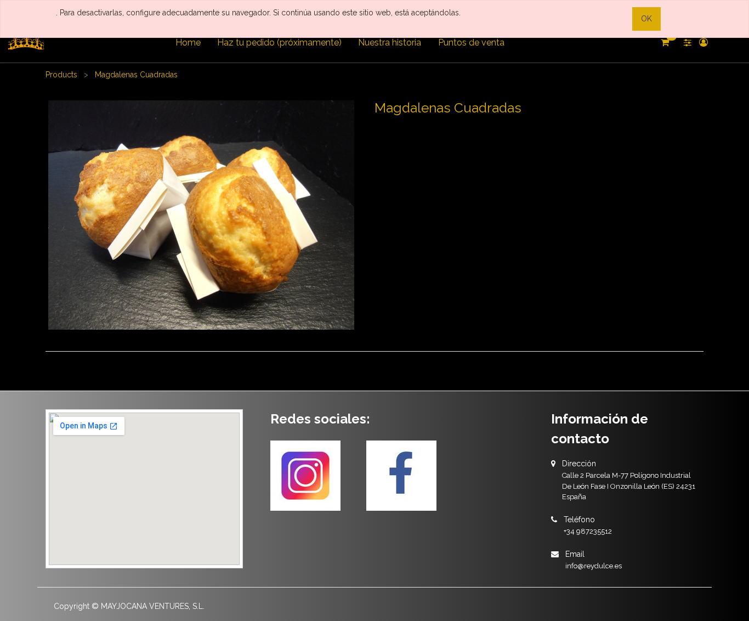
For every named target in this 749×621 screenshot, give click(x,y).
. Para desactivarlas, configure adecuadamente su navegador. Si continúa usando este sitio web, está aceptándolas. (258, 12)
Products (61, 74)
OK (646, 18)
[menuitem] (187, 43)
